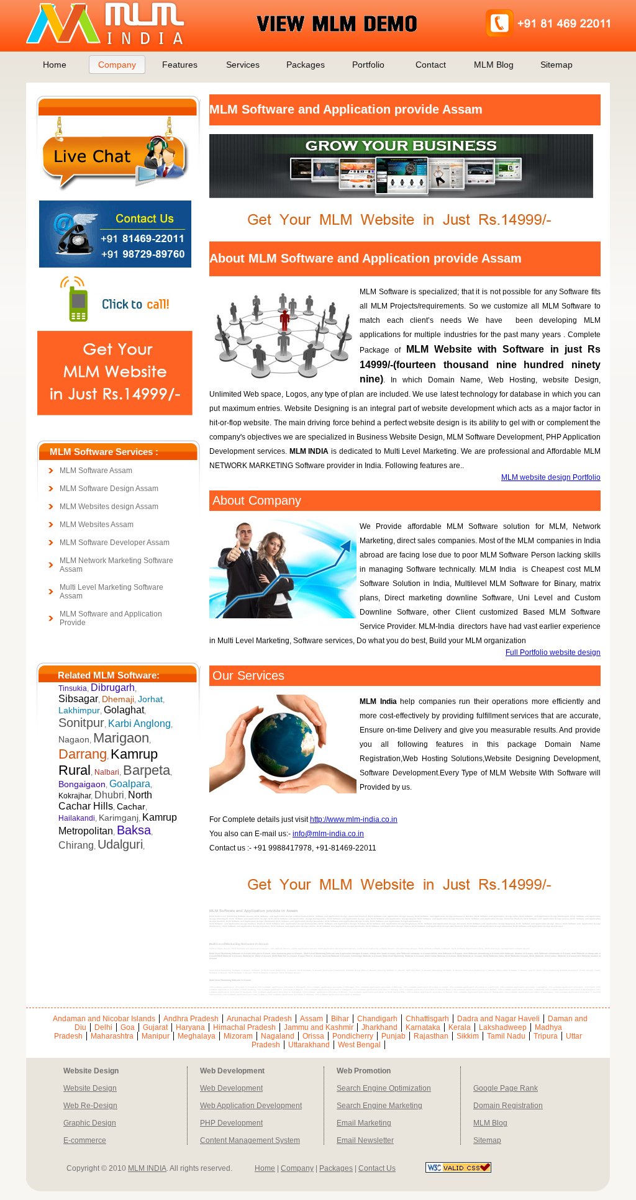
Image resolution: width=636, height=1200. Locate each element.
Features (180, 65)
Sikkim (468, 1036)
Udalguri (120, 844)
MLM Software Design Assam (109, 488)
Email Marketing (364, 1123)
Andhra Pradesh (191, 1018)
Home (54, 65)
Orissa (313, 1036)
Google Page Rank (505, 1088)
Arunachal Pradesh (259, 1018)
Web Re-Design (90, 1105)
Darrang (82, 754)
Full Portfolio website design (553, 652)
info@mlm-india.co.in (328, 833)
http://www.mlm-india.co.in (354, 819)
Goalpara (129, 783)
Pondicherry (352, 1036)
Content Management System (250, 1140)
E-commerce (84, 1140)
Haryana (190, 1027)
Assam (311, 1018)
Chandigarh (377, 1018)
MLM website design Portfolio (551, 477)
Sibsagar (78, 698)
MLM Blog (494, 65)
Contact (431, 65)
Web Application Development (251, 1105)
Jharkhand (379, 1027)
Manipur (156, 1036)
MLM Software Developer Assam (115, 542)
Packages (305, 65)
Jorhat (150, 699)
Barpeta (146, 770)
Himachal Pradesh (244, 1027)
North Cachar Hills (105, 800)
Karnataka (423, 1027)
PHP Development (231, 1123)
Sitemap (556, 65)
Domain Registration (508, 1105)
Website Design (90, 1088)
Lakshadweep (503, 1027)
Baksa (134, 830)
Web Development (231, 1088)
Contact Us (377, 1168)
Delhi (103, 1027)
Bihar (340, 1018)
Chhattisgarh (427, 1018)
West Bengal (359, 1044)
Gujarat (155, 1027)
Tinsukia (72, 688)
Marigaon (121, 738)
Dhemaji (118, 699)
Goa (127, 1027)
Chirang (76, 845)
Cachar (131, 806)
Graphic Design (89, 1123)
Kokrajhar (74, 796)
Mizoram (238, 1036)
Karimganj (119, 818)
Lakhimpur (79, 710)
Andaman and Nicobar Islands (104, 1018)
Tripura (546, 1036)
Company (117, 65)
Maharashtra (112, 1036)
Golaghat (124, 710)
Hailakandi (76, 818)
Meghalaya (197, 1036)
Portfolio (368, 65)
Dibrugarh (113, 687)
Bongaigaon (82, 784)
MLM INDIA (147, 1168)
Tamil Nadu (506, 1036)
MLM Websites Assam (97, 524)
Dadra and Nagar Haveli (498, 1018)
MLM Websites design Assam (109, 506)
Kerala (459, 1027)
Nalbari (106, 772)
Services (243, 65)
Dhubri (109, 795)
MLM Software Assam (96, 470)
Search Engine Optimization (384, 1088)
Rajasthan (431, 1036)
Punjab (393, 1036)
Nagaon (73, 739)
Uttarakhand (309, 1044)
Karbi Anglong (139, 723)
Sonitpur (81, 722)
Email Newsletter (365, 1140)
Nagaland (277, 1036)
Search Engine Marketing (379, 1105)
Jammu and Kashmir (318, 1027)
